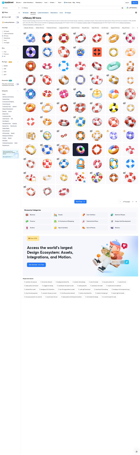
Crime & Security (6, 104)
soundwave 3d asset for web (66, 285)
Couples (4, 138)
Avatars (12, 133)
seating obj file (83, 285)
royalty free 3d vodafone (114, 285)
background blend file (63, 282)
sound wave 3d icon (52, 297)
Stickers (117, 227)
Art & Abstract (6, 121)
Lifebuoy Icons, (38, 24)
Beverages (5, 140)
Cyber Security (6, 118)
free (34, 20)
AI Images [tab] (68, 12)
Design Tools (5, 113)
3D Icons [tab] (33, 12)
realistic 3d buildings (79, 282)
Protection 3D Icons (51, 28)
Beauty (9, 138)
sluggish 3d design (48, 285)
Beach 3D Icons (75, 28)
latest (88, 22)
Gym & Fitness (91, 227)
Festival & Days (6, 99)
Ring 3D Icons (85, 28)
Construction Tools (7, 106)
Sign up (135, 2)
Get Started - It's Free (36, 265)
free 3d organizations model (67, 289)
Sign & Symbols (63, 227)
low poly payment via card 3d (34, 297)
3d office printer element (68, 293)
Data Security (14, 126)
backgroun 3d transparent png (121, 289)
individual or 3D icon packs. (55, 22)
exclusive (80, 22)
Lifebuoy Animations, (125, 22)
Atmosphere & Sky (7, 123)
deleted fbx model (31, 289)
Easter (16, 143)
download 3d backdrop (102, 289)
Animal (10, 111)
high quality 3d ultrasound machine (72, 297)
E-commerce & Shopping (8, 101)
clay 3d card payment (32, 293)
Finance (32, 221)
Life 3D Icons (105, 28)
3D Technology (6, 133)
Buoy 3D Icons (125, 28)
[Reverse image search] (122, 7)
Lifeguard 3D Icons (64, 28)
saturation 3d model (97, 285)
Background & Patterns (8, 135)
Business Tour (6, 126)
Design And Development (123, 221)
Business (4, 111)
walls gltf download (85, 289)
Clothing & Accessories (8, 143)
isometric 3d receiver (31, 282)
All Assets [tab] (26, 12)
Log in (127, 2)
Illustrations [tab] (54, 12)
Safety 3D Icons (40, 28)
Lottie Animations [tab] (43, 12)
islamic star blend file (86, 293)
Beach (4, 94)
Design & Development (8, 109)
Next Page (79, 201)
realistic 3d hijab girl (102, 293)
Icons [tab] (61, 12)
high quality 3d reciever (32, 285)
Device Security (6, 130)
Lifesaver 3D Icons (28, 28)
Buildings (15, 123)
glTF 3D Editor (133, 7)
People (60, 214)
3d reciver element (47, 282)
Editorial (14, 106)
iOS (12, 118)
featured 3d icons (97, 22)
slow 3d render (94, 282)
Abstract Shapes (120, 214)
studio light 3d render (118, 293)
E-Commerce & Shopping (66, 221)
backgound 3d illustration (47, 289)
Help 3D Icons (95, 28)
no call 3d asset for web (109, 297)
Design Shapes (6, 128)
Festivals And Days (92, 221)
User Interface (91, 214)
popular (85, 22)
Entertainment (6, 145)
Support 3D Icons (115, 28)
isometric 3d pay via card (49, 293)
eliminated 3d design (92, 297)
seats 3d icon (122, 282)
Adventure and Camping (8, 96)
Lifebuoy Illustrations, (28, 24)
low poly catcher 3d (108, 282)
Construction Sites (7, 116)
